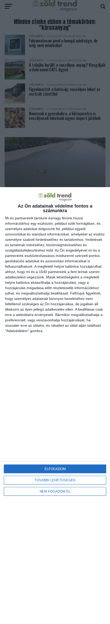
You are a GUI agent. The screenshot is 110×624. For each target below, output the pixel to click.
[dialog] (55, 405)
